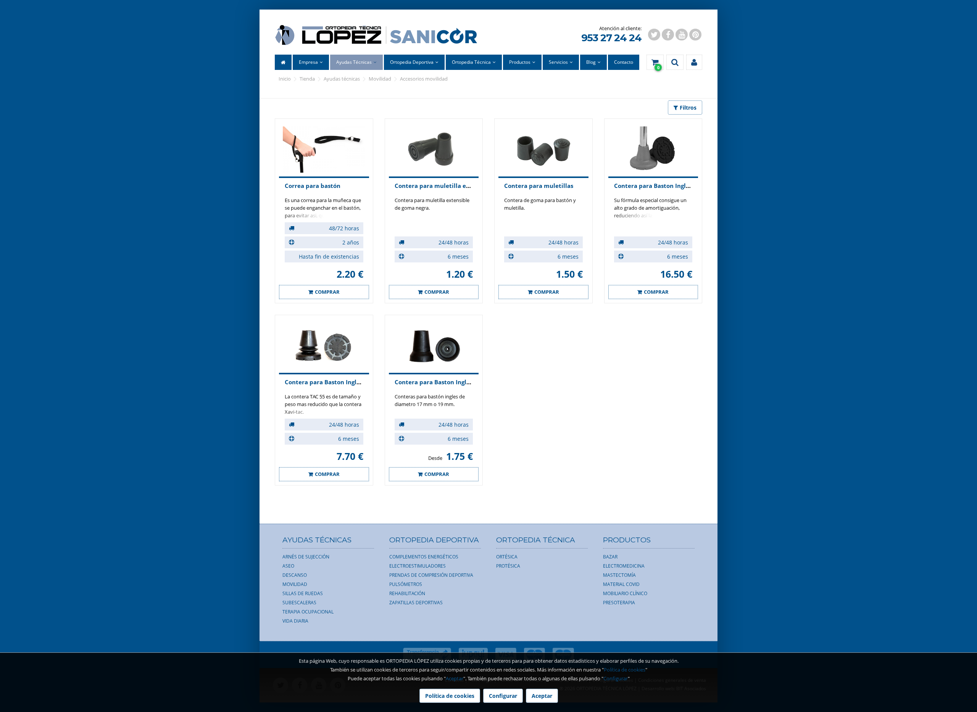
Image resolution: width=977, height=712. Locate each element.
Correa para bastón (312, 185)
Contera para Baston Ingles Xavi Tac (665, 185)
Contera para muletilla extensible (444, 185)
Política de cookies (624, 669)
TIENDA (307, 78)
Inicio (285, 78)
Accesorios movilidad (424, 78)
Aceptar (454, 678)
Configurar (615, 678)
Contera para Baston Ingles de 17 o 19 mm (455, 382)
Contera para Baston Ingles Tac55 (332, 382)
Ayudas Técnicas (342, 78)
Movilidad (380, 78)
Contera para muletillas (538, 185)
